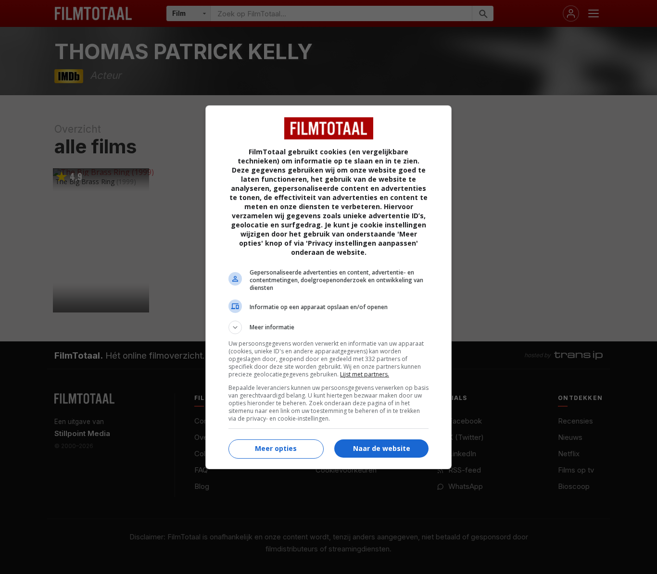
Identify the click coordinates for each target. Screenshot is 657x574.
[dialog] (328, 287)
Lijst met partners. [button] (364, 374)
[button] (328, 327)
